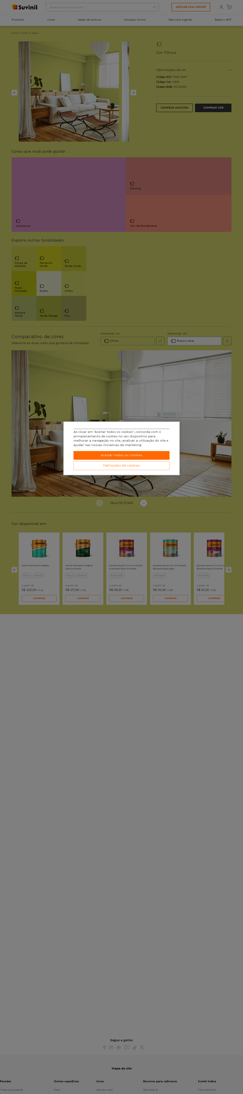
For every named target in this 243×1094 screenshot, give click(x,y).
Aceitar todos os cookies (121, 455)
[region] (121, 448)
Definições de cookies (121, 465)
